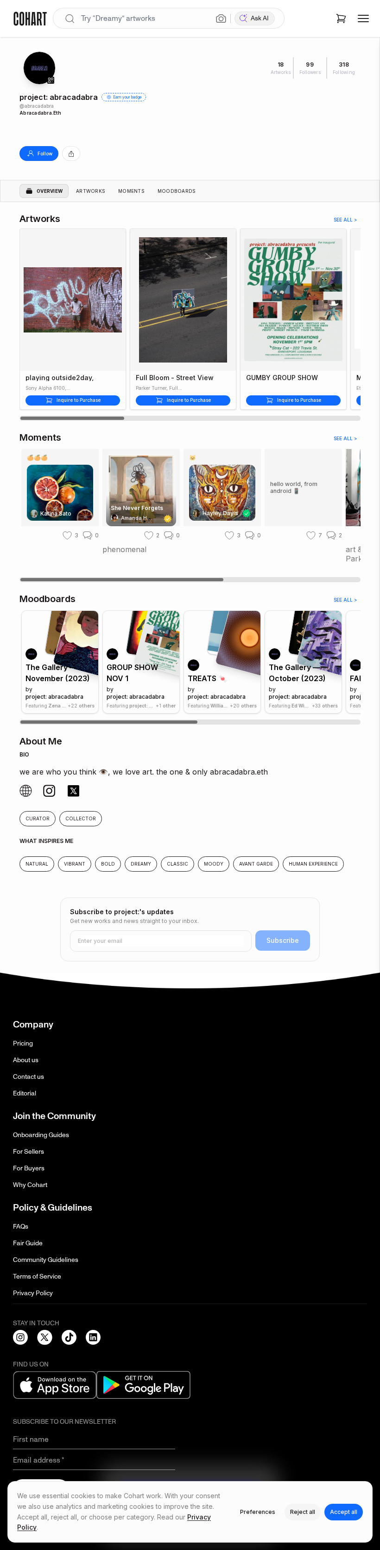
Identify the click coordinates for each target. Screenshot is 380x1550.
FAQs (20, 1226)
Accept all (343, 1511)
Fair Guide (28, 1243)
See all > (345, 219)
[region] (190, 324)
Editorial (24, 1093)
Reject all (302, 1511)
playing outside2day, (59, 378)
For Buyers (28, 1168)
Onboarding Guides (41, 1135)
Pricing (23, 1043)
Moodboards (177, 191)
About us (25, 1060)
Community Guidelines (45, 1259)
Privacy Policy (33, 1293)
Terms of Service (37, 1276)
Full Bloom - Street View (175, 378)
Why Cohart (30, 1185)
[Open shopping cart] (341, 18)
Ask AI (260, 18)
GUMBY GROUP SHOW (282, 378)
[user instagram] (25, 791)
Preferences (257, 1511)
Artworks (90, 191)
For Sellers (28, 1151)
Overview (50, 191)
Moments (131, 191)
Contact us (28, 1076)
